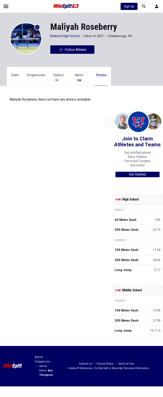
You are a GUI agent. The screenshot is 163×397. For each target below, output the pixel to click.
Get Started (137, 174)
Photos (101, 75)
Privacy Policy (105, 363)
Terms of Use (126, 363)
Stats (15, 75)
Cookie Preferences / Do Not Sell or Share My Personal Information (108, 368)
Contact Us (85, 363)
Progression (36, 75)
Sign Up (129, 6)
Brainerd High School (65, 36)
